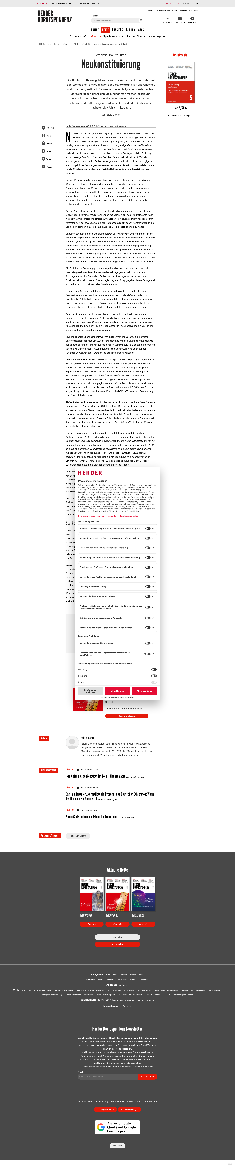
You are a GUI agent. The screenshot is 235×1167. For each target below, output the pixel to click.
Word (48, 135)
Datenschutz (117, 1101)
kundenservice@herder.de (123, 1000)
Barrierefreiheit (134, 1101)
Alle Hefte (117, 937)
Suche (95, 15)
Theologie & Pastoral (61, 3)
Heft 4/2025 (86, 810)
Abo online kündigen (145, 1000)
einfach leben (129, 990)
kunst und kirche (136, 994)
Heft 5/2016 (85, 44)
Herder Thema (136, 36)
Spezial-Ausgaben (114, 36)
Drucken (50, 143)
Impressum (151, 1101)
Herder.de (42, 3)
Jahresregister (156, 36)
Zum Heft (92, 924)
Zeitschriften (172, 3)
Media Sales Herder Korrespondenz (37, 990)
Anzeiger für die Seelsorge (52, 994)
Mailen (49, 166)
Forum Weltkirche (73, 994)
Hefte (105, 30)
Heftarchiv (95, 36)
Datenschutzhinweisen (142, 1066)
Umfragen (123, 985)
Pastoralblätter (214, 990)
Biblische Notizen (153, 994)
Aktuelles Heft (78, 36)
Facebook (127, 1006)
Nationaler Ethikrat (78, 835)
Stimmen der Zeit (144, 990)
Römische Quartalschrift (183, 994)
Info (196, 3)
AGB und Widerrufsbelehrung (93, 1101)
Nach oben (117, 1145)
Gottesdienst (172, 990)
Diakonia (166, 994)
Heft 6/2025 (86, 787)
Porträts (183, 10)
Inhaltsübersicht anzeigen (179, 115)
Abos (141, 30)
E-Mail (80, 1072)
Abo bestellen (117, 944)
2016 (76, 44)
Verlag (186, 3)
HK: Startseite (45, 44)
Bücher (130, 30)
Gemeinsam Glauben (92, 994)
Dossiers (117, 30)
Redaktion (193, 10)
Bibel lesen (122, 994)
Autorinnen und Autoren (167, 10)
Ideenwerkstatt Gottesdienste (192, 990)
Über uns (150, 10)
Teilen (48, 151)
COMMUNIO (159, 990)
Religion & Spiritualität (88, 3)
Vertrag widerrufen (105, 1109)
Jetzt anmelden (147, 1076)
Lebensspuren (109, 994)
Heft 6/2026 (86, 769)
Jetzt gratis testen (127, 715)
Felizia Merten (113, 114)
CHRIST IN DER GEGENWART (108, 990)
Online (95, 30)
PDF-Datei (50, 128)
